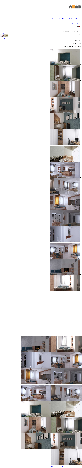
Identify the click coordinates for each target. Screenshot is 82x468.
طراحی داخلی (69, 18)
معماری (76, 18)
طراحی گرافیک (53, 18)
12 (79, 335)
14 (80, 335)
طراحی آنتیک (61, 18)
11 (78, 335)
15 (81, 335)
